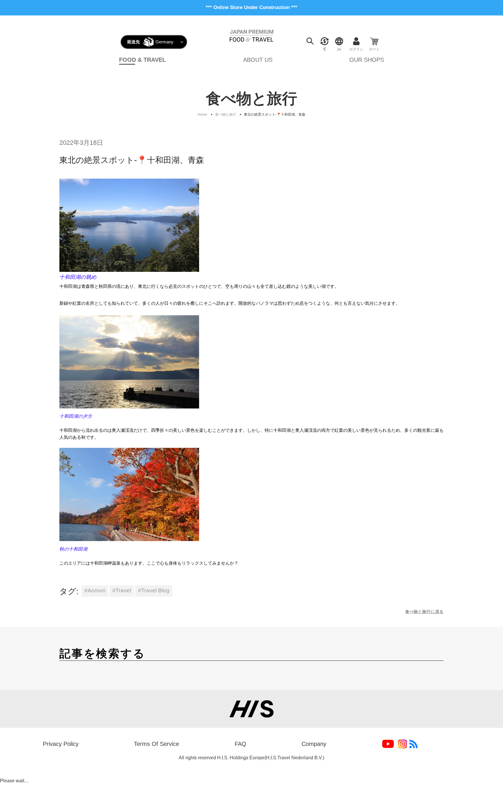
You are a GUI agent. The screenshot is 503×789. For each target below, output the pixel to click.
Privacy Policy (61, 744)
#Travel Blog (153, 590)
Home (202, 114)
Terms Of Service (156, 744)
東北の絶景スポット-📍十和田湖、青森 (274, 114)
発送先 (133, 41)
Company (314, 744)
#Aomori (94, 590)
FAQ (240, 744)
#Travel (121, 590)
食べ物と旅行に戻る (424, 611)
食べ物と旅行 (225, 114)
